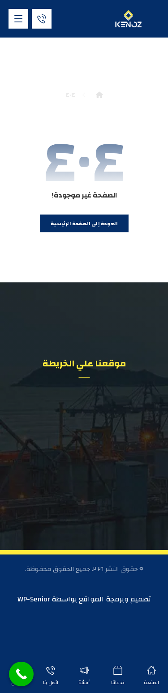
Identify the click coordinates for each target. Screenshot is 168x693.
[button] (18, 19)
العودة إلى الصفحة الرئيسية (84, 223)
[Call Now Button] (21, 674)
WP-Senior (33, 599)
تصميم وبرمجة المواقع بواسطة (100, 599)
